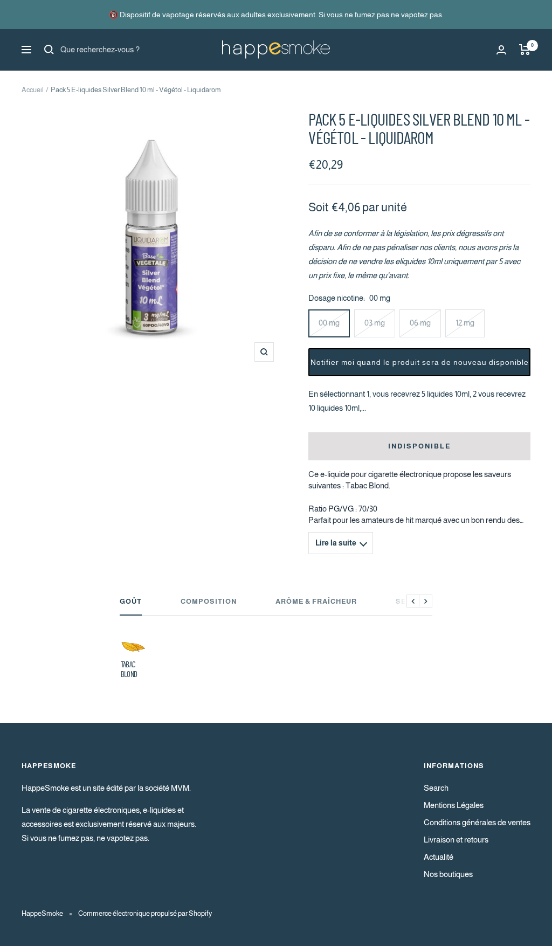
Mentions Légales (454, 805)
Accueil (33, 90)
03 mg (374, 322)
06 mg (420, 322)
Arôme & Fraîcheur (316, 601)
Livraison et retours (456, 839)
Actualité (438, 856)
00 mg (329, 322)
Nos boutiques (448, 874)
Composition (209, 601)
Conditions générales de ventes (477, 822)
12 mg (465, 322)
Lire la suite (335, 543)
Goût (131, 601)
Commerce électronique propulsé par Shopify (145, 913)
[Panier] (524, 49)
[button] (419, 362)
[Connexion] (501, 49)
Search (436, 787)
